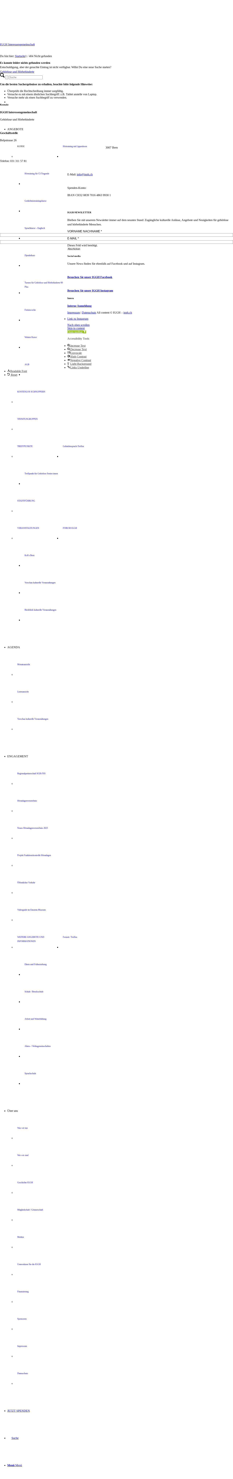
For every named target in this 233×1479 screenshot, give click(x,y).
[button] (76, 331)
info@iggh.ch (85, 174)
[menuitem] (124, 402)
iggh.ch (127, 312)
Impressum (73, 312)
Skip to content (76, 328)
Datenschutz (89, 312)
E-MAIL (73, 238)
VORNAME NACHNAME (84, 231)
